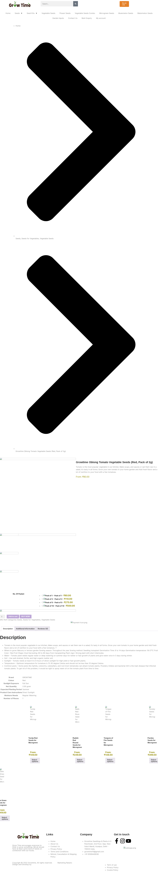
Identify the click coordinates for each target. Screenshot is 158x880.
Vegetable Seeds (48, 13)
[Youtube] (128, 841)
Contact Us (72, 18)
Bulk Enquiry (87, 18)
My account (101, 18)
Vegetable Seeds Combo (85, 13)
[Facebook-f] (116, 841)
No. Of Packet (18, 594)
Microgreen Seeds (106, 13)
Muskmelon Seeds (125, 13)
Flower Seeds (65, 13)
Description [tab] (8, 629)
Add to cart (12, 616)
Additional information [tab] (25, 629)
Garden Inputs (58, 18)
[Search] (75, 3)
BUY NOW (25, 616)
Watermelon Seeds (145, 13)
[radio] (99, 595)
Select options (35, 760)
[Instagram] (122, 841)
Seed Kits (31, 13)
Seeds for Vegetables (30, 238)
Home (8, 13)
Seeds (17, 13)
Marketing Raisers (65, 863)
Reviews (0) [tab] (43, 629)
